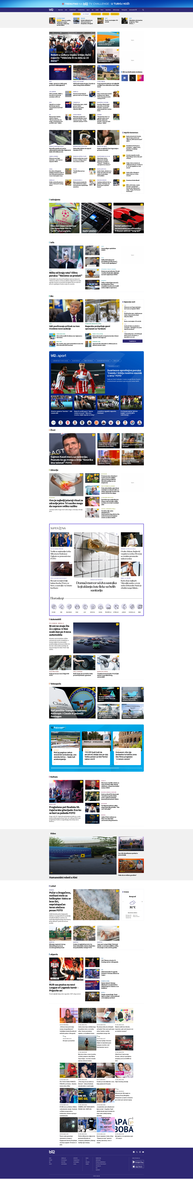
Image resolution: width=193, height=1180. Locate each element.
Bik (61, 612)
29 (118, 180)
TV (86, 1160)
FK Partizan (105, 14)
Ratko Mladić (77, 14)
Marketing (98, 1158)
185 (124, 155)
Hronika (103, 280)
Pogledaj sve (132, 341)
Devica (92, 612)
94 (124, 180)
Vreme (126, 892)
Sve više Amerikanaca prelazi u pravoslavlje (128, 854)
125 (124, 173)
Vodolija (132, 612)
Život (121, 849)
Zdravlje (51, 180)
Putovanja (64, 1160)
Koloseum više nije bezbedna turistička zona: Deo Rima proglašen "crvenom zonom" (126, 755)
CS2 (102, 958)
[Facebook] (124, 78)
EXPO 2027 (53, 52)
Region (83, 18)
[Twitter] (132, 78)
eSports (76, 1158)
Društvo (51, 942)
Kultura (63, 1162)
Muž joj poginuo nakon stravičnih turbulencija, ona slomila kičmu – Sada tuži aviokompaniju (65, 755)
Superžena (64, 1164)
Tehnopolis (76, 102)
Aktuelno (52, 497)
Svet (106, 18)
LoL (50, 982)
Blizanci (69, 612)
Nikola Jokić (116, 360)
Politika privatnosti (101, 1164)
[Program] (96, 4)
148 (124, 163)
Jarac (124, 612)
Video (87, 1158)
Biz (53, 32)
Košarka (78, 408)
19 (93, 66)
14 (117, 33)
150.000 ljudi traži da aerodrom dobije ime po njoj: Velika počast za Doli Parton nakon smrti (96, 755)
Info (84, 32)
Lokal (50, 169)
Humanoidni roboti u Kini (63, 877)
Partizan (101, 408)
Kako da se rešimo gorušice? (127, 875)
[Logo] (51, 10)
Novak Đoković (114, 14)
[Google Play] (138, 1162)
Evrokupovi (53, 223)
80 (124, 185)
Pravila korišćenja (100, 1162)
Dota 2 (103, 992)
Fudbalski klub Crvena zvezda (60, 360)
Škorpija (108, 612)
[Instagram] (140, 78)
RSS (96, 1168)
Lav (85, 612)
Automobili (76, 1162)
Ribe (139, 612)
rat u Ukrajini (86, 14)
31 (142, 451)
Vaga (100, 612)
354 (124, 146)
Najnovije (60, 10)
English (87, 1162)
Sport (100, 39)
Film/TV (103, 780)
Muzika (103, 815)
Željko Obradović (88, 360)
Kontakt (98, 1170)
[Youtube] (143, 1152)
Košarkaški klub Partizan (103, 360)
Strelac (116, 612)
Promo (125, 713)
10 (97, 792)
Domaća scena (105, 981)
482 (124, 136)
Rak (77, 612)
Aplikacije (98, 1166)
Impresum (98, 1160)
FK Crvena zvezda (96, 14)
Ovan (53, 612)
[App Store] (138, 1166)
